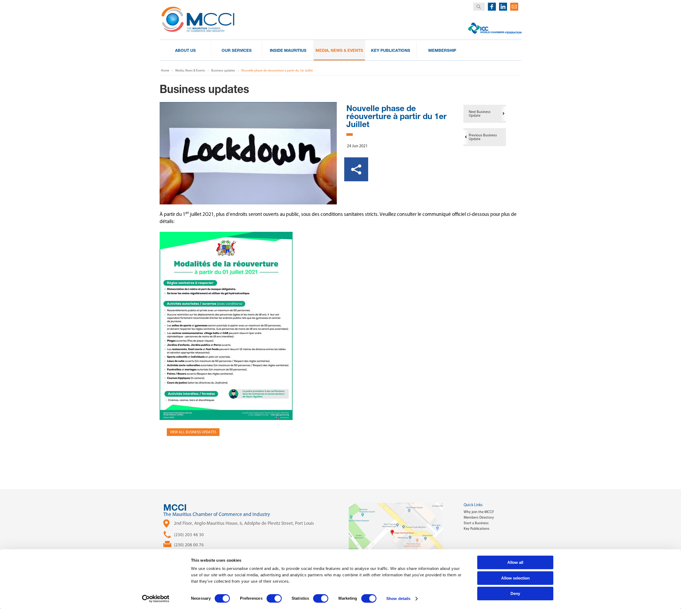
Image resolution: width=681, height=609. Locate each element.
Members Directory (479, 517)
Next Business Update (480, 114)
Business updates (223, 70)
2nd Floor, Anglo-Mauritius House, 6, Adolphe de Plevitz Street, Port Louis (244, 523)
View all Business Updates (193, 432)
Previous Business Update (483, 137)
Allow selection (515, 578)
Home (165, 70)
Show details (398, 598)
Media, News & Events (190, 70)
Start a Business (476, 523)
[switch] (274, 598)
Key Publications (476, 528)
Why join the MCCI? (479, 512)
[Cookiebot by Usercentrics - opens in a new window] (155, 599)
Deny (515, 593)
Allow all (515, 562)
